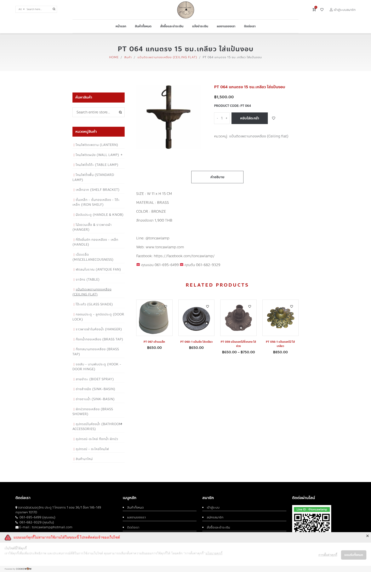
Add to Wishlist (273, 118)
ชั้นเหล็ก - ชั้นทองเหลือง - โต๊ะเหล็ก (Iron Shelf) (96, 202)
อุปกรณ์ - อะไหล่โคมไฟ (92, 449)
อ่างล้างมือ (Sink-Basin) (95, 389)
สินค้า (128, 57)
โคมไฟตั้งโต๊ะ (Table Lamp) (97, 164)
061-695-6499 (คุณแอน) (37, 517)
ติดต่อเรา (133, 527)
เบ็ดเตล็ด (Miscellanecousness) (93, 257)
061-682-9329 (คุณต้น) (36, 522)
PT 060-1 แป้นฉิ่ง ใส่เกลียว (196, 342)
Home (114, 57)
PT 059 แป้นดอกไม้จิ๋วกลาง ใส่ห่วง (238, 344)
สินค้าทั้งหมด (135, 507)
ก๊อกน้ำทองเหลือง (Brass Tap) (99, 339)
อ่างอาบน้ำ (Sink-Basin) (95, 399)
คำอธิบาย (217, 177)
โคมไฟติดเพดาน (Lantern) (97, 144)
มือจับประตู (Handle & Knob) (100, 214)
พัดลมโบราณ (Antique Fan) (98, 269)
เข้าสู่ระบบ (213, 507)
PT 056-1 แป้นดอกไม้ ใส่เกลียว (280, 344)
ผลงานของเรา (136, 517)
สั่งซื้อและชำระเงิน (218, 527)
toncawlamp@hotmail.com (52, 527)
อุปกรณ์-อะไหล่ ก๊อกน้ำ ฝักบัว (97, 439)
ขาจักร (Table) (88, 279)
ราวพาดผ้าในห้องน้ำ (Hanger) (99, 329)
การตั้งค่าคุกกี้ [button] (327, 555)
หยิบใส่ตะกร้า (249, 118)
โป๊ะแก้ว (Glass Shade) (94, 304)
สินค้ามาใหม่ (84, 458)
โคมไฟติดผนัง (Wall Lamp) (97, 154)
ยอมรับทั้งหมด (353, 554)
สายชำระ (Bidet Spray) (95, 379)
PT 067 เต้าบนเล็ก (154, 342)
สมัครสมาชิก (215, 517)
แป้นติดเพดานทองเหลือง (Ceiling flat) (167, 57)
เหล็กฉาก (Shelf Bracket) (98, 189)
